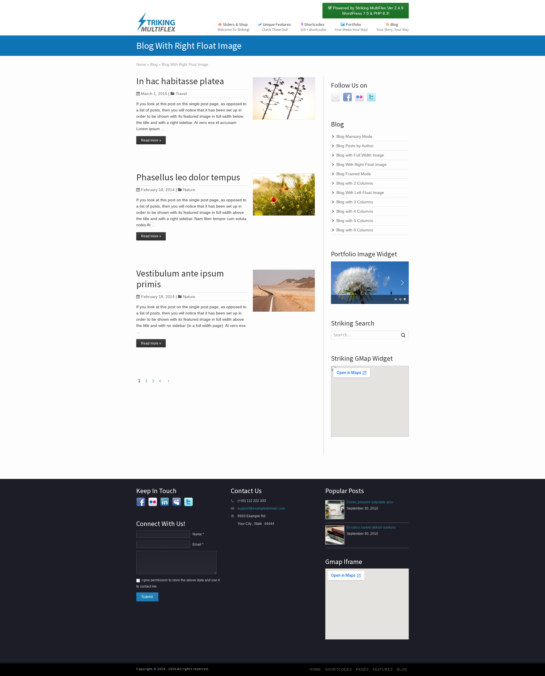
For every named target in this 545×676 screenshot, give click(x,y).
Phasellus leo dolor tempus (188, 177)
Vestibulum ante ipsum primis (180, 279)
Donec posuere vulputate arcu (370, 502)
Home (315, 669)
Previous (336, 282)
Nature (189, 189)
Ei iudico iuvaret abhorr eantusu (371, 527)
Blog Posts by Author (355, 145)
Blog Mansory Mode (354, 136)
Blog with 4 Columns (354, 211)
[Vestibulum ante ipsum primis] (284, 290)
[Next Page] (168, 381)
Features (383, 669)
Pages (362, 669)
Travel (181, 93)
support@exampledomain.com (261, 508)
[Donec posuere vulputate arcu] (334, 509)
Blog (392, 27)
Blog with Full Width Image (360, 155)
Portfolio (351, 27)
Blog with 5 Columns (354, 220)
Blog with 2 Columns (354, 183)
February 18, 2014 (158, 189)
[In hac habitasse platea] (284, 98)
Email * (198, 544)
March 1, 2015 (154, 93)
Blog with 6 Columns (354, 230)
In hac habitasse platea (180, 81)
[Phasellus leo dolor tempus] (284, 194)
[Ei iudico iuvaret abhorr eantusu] (334, 534)
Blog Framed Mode (353, 174)
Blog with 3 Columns (354, 202)
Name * (198, 534)
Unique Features (277, 27)
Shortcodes (313, 27)
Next (403, 282)
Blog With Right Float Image (361, 164)
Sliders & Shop (233, 27)
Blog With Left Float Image (360, 192)
